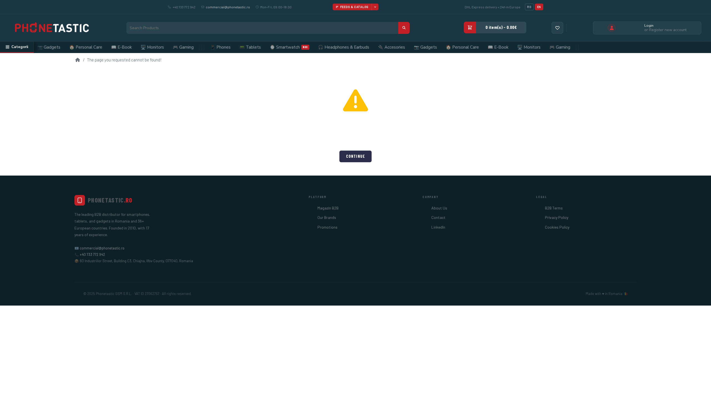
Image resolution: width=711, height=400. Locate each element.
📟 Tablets (241, 47)
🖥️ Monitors (143, 47)
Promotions (327, 227)
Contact (438, 217)
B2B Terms (554, 208)
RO (529, 7)
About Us (439, 208)
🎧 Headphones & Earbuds (334, 47)
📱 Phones (211, 47)
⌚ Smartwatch (280, 47)
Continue (355, 156)
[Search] (404, 28)
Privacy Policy (556, 217)
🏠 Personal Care (76, 47)
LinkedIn (438, 227)
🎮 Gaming (174, 47)
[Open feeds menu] (375, 7)
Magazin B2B (328, 208)
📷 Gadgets (39, 47)
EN (539, 7)
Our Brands (326, 217)
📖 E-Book (112, 47)
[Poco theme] (51, 28)
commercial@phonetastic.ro (228, 7)
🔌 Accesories (382, 47)
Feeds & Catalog (354, 7)
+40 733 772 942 (92, 254)
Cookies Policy (557, 227)
